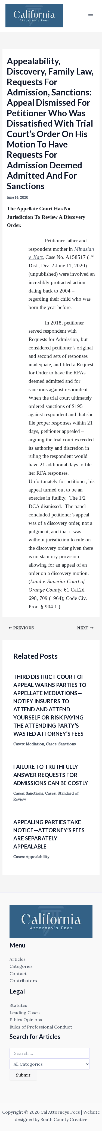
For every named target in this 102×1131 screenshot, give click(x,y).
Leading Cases (25, 1012)
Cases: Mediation (28, 743)
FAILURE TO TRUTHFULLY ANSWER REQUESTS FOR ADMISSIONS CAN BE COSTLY (50, 774)
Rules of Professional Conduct (41, 1027)
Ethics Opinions (26, 1019)
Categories (21, 966)
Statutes (18, 1005)
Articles (18, 959)
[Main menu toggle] (91, 16)
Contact (18, 973)
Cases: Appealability (31, 856)
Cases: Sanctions (61, 743)
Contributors (23, 980)
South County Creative (64, 1119)
